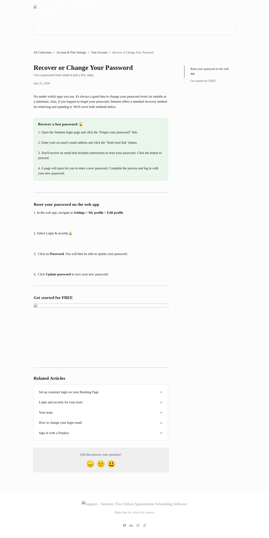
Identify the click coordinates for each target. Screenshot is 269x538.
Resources (206, 8)
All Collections (42, 52)
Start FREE (175, 8)
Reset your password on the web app (209, 71)
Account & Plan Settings (71, 52)
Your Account (99, 52)
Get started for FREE (203, 80)
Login (191, 8)
